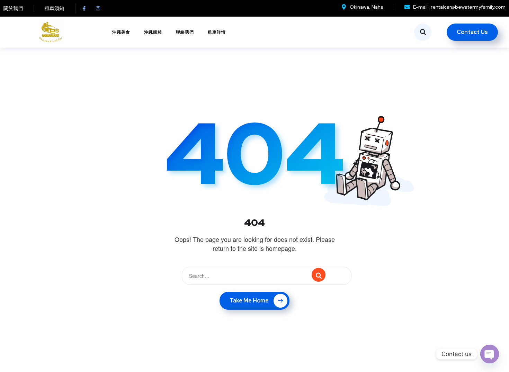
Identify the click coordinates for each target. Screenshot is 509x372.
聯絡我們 (185, 32)
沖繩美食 (121, 32)
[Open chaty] (489, 354)
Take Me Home (249, 300)
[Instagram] (98, 8)
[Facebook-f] (84, 8)
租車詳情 (217, 32)
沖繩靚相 (153, 32)
